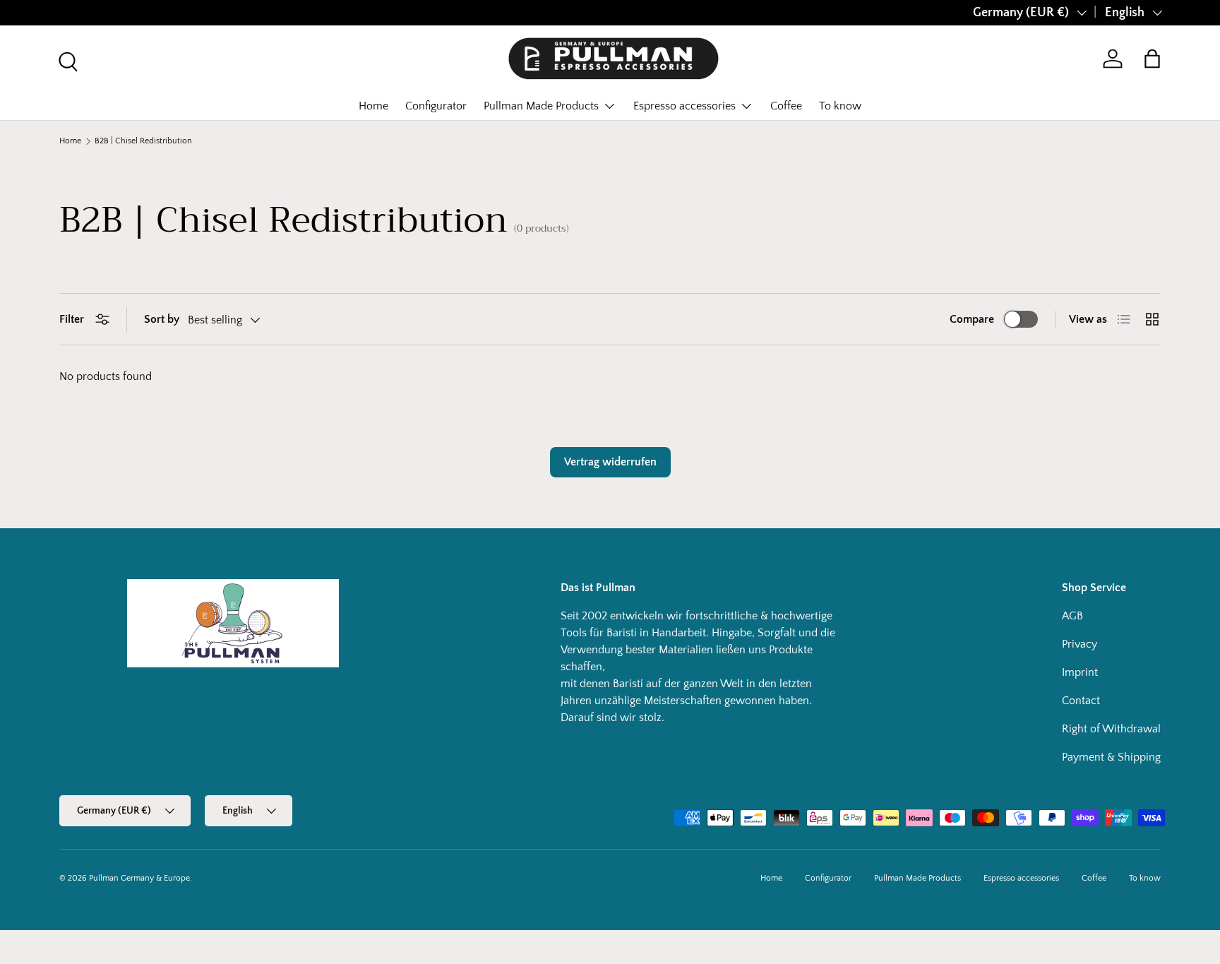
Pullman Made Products (541, 106)
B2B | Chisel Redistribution (143, 141)
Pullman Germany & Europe (139, 878)
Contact (1081, 700)
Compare (972, 319)
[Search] (66, 60)
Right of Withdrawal (1111, 728)
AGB (1072, 615)
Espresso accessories (684, 106)
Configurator (436, 106)
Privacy (1079, 644)
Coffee (786, 106)
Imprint (1080, 672)
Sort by (161, 319)
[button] (1152, 58)
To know (840, 106)
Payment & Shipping (1111, 757)
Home (373, 106)
